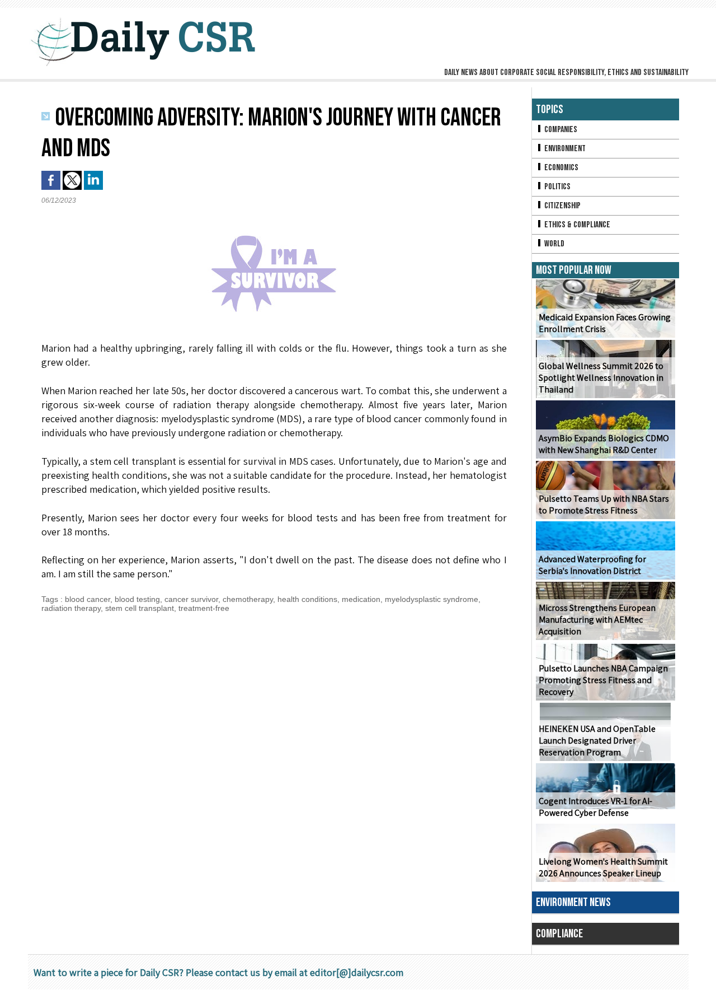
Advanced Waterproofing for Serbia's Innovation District (592, 565)
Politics (557, 186)
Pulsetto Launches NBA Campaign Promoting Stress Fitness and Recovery (603, 680)
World (553, 244)
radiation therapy (71, 608)
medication (361, 599)
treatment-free (203, 608)
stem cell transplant (139, 608)
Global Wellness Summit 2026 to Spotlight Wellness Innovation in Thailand (601, 377)
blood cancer (87, 599)
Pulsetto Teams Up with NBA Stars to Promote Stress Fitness (604, 504)
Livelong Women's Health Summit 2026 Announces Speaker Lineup (603, 867)
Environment (564, 148)
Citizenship (562, 205)
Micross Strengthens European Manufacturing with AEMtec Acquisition (597, 619)
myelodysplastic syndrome (431, 599)
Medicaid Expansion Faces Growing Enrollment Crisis (605, 323)
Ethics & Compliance (576, 225)
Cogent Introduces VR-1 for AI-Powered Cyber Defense (595, 807)
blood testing (137, 599)
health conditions (307, 599)
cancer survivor (191, 599)
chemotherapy (248, 599)
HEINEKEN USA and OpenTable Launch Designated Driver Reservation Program (597, 740)
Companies (560, 129)
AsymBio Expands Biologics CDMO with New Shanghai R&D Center (604, 444)
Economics (560, 167)
